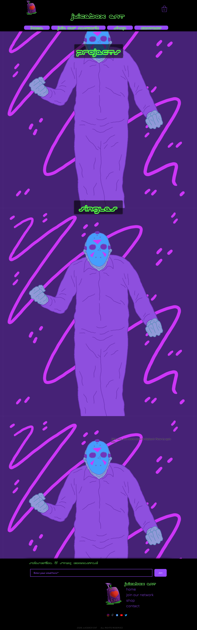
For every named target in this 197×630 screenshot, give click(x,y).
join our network (133, 595)
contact (133, 606)
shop (130, 600)
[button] (164, 9)
